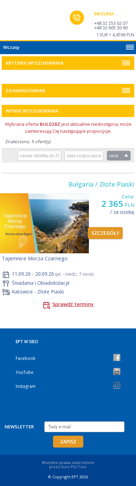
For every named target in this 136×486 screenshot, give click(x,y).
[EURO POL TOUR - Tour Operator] (19, 22)
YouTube (24, 372)
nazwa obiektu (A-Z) (39, 156)
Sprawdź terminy (73, 304)
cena (113, 156)
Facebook (25, 358)
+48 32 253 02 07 (111, 23)
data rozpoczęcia (84, 156)
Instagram (26, 386)
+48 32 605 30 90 (111, 27)
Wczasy (11, 47)
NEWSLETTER (19, 426)
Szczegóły (105, 233)
